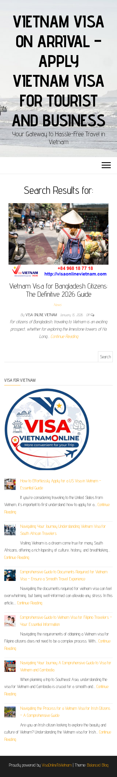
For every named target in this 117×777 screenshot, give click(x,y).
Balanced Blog (97, 765)
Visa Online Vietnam (42, 314)
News (57, 304)
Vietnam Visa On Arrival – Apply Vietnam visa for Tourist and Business (59, 70)
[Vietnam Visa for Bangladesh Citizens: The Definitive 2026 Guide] (58, 240)
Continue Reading (64, 336)
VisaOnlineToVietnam (57, 765)
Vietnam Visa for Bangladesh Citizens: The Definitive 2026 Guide (58, 289)
